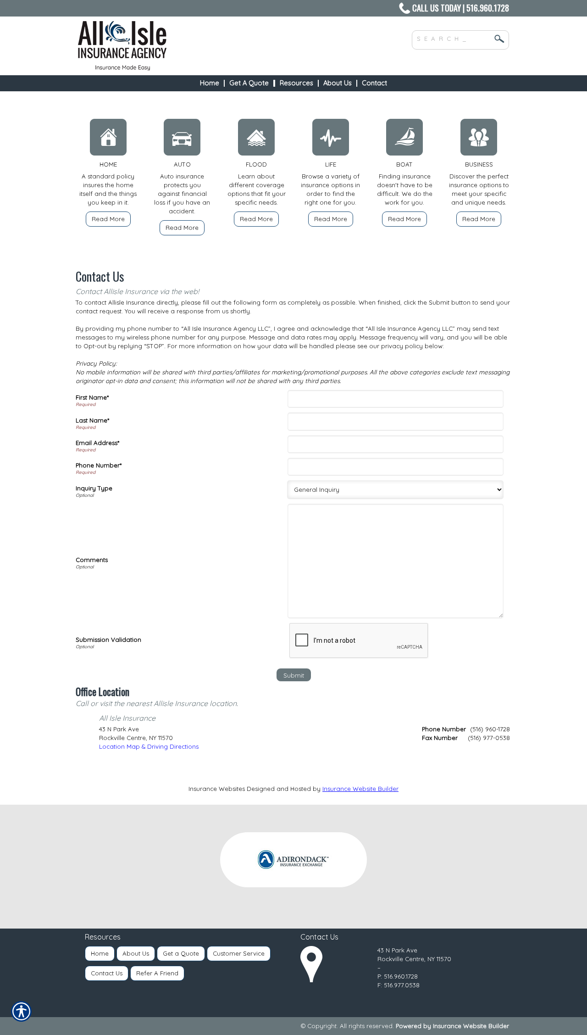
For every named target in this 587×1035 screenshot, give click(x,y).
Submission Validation (108, 639)
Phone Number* (99, 465)
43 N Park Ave (397, 950)
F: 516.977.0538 (398, 985)
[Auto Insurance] (182, 139)
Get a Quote (181, 953)
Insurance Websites (216, 788)
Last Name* (92, 420)
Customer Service (239, 953)
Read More (108, 219)
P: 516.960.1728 (397, 976)
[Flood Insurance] (256, 139)
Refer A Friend (157, 973)
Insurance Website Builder (360, 788)
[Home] (201, 46)
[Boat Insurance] (405, 139)
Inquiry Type (94, 488)
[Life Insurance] (330, 139)
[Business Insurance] (479, 139)
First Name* (92, 397)
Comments (92, 559)
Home (100, 953)
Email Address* (97, 442)
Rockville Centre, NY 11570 (414, 959)
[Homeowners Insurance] (108, 139)
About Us (135, 953)
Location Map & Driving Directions (149, 746)
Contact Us (106, 973)
